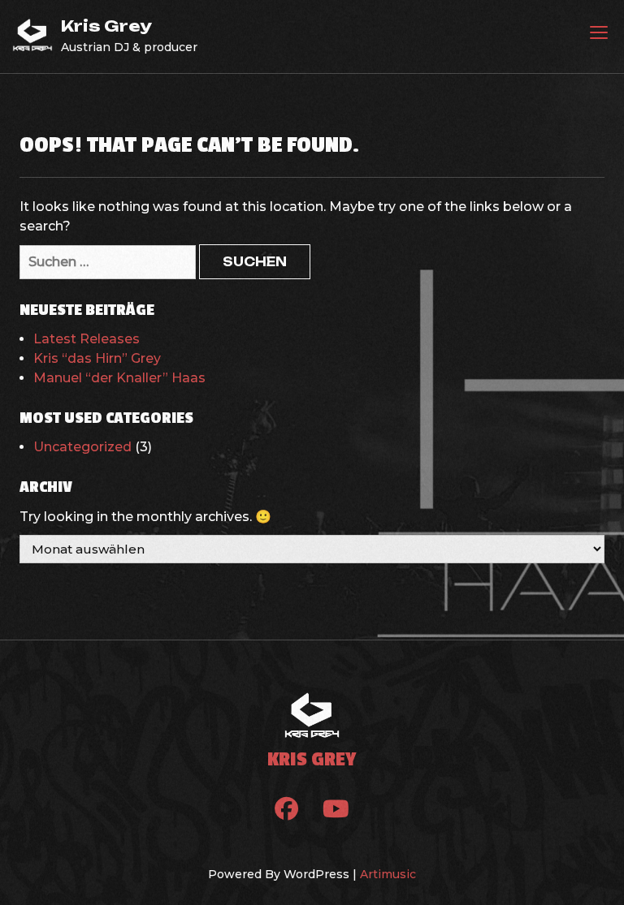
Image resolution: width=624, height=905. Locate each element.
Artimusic (388, 874)
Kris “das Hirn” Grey (97, 358)
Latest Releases (86, 339)
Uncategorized (82, 447)
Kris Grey (106, 26)
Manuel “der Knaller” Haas (119, 378)
